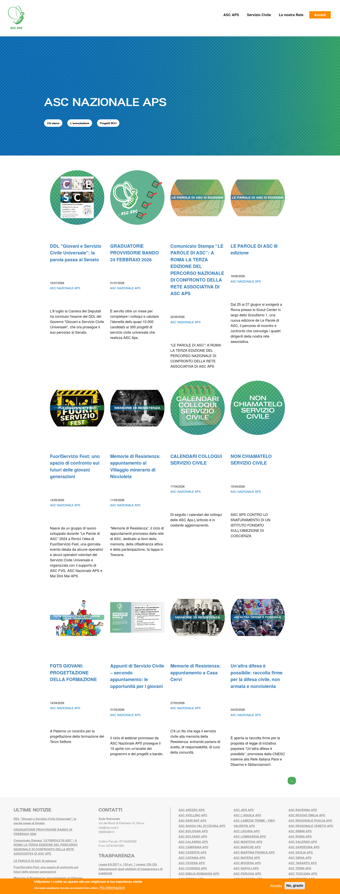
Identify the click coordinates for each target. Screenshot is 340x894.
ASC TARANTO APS (302, 863)
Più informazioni (112, 887)
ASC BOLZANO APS (192, 836)
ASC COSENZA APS (192, 868)
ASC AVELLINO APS (192, 815)
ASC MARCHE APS (247, 847)
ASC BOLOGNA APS (193, 831)
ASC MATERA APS (247, 857)
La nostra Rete (291, 14)
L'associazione (79, 123)
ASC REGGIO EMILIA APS (306, 815)
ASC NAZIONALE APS (105, 102)
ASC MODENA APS (247, 863)
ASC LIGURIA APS (247, 831)
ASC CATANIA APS (191, 857)
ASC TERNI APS (299, 868)
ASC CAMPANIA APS (193, 847)
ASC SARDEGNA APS (304, 847)
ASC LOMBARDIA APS (250, 836)
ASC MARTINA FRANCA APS (254, 852)
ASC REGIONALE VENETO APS (310, 826)
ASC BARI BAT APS (192, 820)
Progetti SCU (108, 123)
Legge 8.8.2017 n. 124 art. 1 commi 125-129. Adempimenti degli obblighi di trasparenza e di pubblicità (131, 868)
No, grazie (294, 886)
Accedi (320, 14)
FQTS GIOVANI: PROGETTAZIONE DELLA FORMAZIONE (73, 672)
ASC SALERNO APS (302, 842)
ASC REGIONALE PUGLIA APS (310, 820)
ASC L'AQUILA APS (247, 815)
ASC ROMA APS (300, 836)
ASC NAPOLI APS (246, 868)
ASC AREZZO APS (191, 810)
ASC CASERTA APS (192, 852)
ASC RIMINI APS (300, 831)
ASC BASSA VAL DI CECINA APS (201, 826)
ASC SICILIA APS (300, 852)
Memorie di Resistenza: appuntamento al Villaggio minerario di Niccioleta (135, 466)
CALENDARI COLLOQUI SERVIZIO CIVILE (196, 459)
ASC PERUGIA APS (247, 873)
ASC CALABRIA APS (193, 842)
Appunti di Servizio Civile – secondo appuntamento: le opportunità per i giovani (137, 675)
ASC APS (231, 14)
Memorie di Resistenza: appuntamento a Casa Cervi (195, 672)
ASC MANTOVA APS (248, 842)
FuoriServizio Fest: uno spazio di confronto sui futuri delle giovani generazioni (75, 466)
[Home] (17, 18)
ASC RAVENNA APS (302, 810)
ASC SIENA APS (299, 857)
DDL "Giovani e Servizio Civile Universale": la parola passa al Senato (75, 253)
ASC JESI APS (244, 810)
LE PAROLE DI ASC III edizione (35, 861)
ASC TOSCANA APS (302, 873)
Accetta (276, 885)
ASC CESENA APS (191, 863)
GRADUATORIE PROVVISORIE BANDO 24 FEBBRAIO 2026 (134, 253)
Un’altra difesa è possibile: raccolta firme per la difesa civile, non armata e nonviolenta (257, 675)
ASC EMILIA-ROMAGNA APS (198, 873)
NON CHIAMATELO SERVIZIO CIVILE (251, 459)
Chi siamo (53, 123)
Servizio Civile (259, 14)
